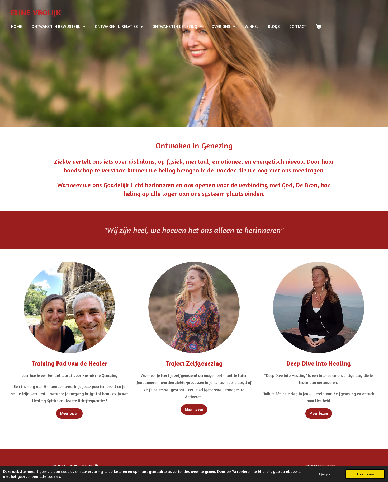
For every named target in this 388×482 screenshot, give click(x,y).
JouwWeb (328, 466)
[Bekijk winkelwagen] (318, 26)
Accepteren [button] (365, 474)
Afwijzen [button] (325, 474)
